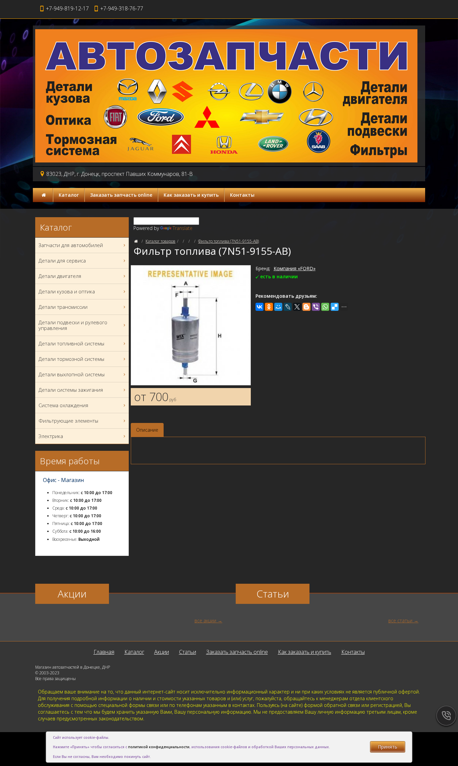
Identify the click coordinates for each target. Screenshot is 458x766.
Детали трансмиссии (63, 306)
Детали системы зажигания (71, 389)
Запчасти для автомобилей (71, 245)
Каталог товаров (160, 241)
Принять (387, 747)
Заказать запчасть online (121, 195)
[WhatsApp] (325, 307)
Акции (161, 652)
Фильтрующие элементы (68, 420)
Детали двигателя (60, 276)
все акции (205, 620)
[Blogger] (306, 307)
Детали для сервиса (62, 260)
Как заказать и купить (191, 195)
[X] (297, 307)
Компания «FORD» (295, 268)
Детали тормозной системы (71, 358)
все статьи (400, 620)
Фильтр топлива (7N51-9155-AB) (228, 241)
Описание (147, 430)
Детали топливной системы (71, 343)
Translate (182, 228)
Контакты (242, 195)
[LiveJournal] (288, 307)
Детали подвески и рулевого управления (73, 325)
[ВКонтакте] (259, 307)
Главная (104, 652)
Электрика (51, 436)
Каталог (69, 195)
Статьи (187, 652)
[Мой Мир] (278, 307)
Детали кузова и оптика (67, 291)
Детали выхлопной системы (72, 374)
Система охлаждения (63, 405)
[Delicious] (335, 307)
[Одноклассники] (269, 307)
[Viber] (316, 307)
